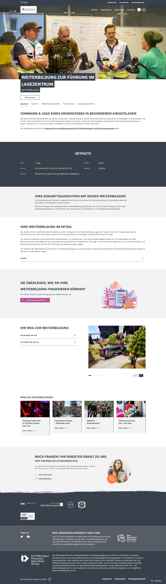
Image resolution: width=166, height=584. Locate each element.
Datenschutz (120, 578)
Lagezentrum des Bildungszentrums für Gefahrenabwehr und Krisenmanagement (79, 128)
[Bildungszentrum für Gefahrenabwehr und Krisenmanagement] (28, 9)
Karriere (14, 16)
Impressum (107, 578)
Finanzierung (48, 16)
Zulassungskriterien (65, 16)
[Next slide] (141, 375)
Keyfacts (3, 16)
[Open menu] (144, 10)
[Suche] (139, 10)
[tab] (92, 375)
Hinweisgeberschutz (137, 578)
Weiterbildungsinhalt (30, 16)
